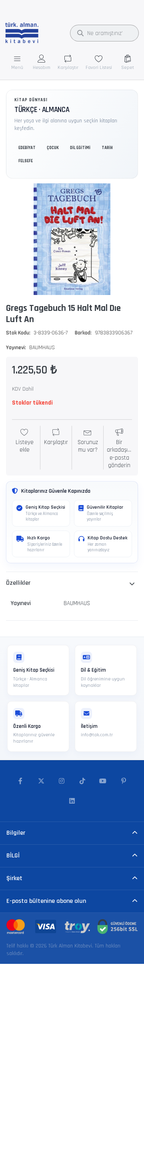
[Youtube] (103, 781)
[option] (72, 239)
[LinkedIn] (72, 801)
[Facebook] (20, 781)
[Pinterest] (123, 781)
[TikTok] (82, 781)
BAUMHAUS (42, 347)
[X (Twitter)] (41, 781)
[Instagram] (61, 781)
